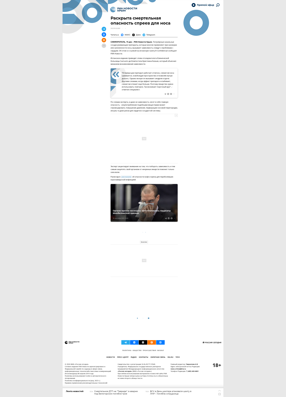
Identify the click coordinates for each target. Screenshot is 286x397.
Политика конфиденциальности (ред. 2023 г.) (82, 381)
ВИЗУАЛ (160, 350)
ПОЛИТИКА (126, 350)
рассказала (126, 177)
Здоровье (144, 242)
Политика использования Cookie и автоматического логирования (85, 377)
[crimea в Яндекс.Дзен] (143, 342)
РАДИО (134, 357)
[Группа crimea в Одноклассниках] (151, 342)
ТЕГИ (178, 357)
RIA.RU (170, 357)
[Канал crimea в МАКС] (160, 342)
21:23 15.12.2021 (115, 28)
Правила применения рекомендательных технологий (86, 383)
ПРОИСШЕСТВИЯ (149, 350)
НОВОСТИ (110, 357)
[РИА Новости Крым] (123, 9)
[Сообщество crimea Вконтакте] (134, 342)
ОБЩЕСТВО (137, 350)
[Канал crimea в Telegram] (125, 342)
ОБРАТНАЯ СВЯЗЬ (157, 357)
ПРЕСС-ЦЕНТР (122, 357)
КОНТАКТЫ (143, 357)
